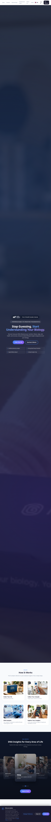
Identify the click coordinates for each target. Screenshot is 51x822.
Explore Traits (25, 791)
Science (8, 2)
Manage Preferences (28, 814)
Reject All (38, 814)
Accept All (46, 814)
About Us (28, 2)
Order (32, 2)
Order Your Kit (18, 342)
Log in (41, 2)
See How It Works (31, 342)
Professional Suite (22, 2)
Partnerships (14, 2)
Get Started (46, 2)
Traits (3, 2)
